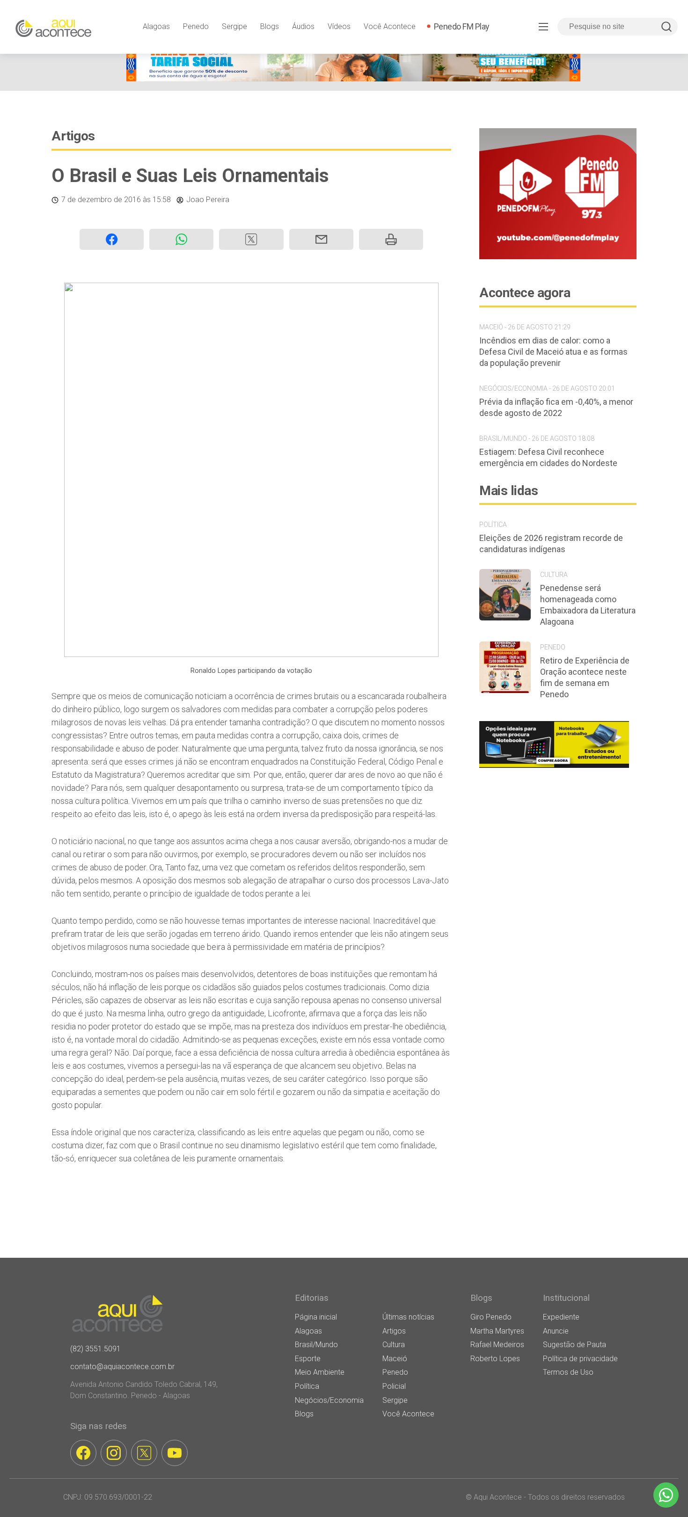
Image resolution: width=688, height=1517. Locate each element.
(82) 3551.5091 (95, 1348)
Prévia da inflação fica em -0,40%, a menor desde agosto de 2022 (556, 407)
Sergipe (234, 26)
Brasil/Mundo (316, 1344)
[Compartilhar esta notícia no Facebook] (112, 239)
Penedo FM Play (462, 26)
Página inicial (316, 1317)
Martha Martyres (497, 1331)
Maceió (394, 1358)
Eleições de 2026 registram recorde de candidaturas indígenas (551, 543)
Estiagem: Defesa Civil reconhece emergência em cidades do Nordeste (548, 457)
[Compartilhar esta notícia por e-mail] (321, 239)
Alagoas (156, 26)
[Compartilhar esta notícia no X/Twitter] (251, 239)
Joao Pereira (207, 199)
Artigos (73, 136)
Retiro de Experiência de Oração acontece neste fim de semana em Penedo (584, 677)
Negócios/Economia (329, 1400)
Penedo (196, 26)
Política (307, 1386)
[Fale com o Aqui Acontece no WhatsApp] (666, 1495)
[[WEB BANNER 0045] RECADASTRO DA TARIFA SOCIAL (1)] (353, 78)
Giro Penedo (491, 1317)
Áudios (303, 26)
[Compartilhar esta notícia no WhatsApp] (181, 239)
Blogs (269, 26)
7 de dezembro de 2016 (101, 199)
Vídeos (339, 26)
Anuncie (556, 1331)
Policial (394, 1386)
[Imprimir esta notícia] (391, 239)
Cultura (393, 1344)
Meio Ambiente (319, 1372)
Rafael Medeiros (497, 1344)
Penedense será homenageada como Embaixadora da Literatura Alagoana (588, 605)
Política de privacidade (580, 1358)
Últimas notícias (408, 1317)
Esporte (308, 1358)
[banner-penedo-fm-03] (558, 256)
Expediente (561, 1317)
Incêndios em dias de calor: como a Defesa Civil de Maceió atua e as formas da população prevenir (553, 351)
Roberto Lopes (495, 1358)
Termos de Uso (568, 1372)
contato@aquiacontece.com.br (122, 1366)
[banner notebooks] (554, 767)
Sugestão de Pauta (574, 1344)
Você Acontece (390, 26)
